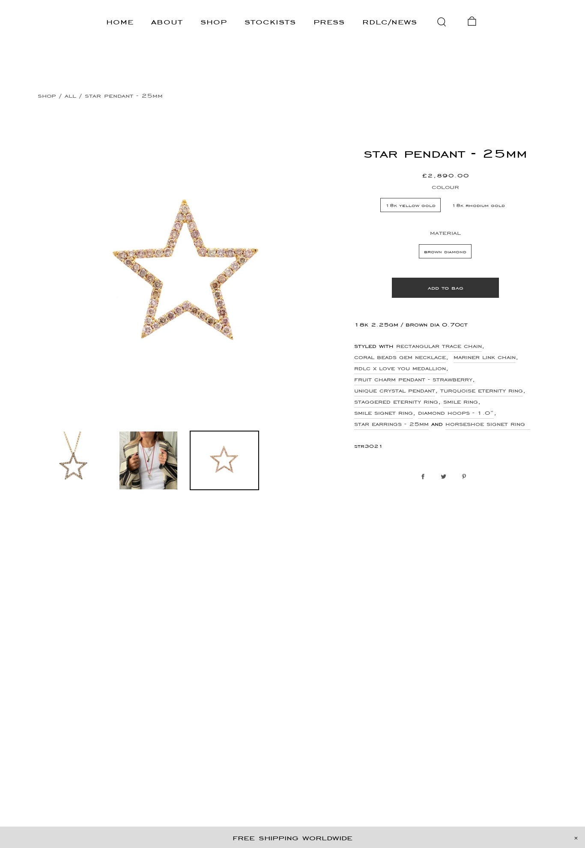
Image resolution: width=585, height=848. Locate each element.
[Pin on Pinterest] (466, 476)
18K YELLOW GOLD (410, 205)
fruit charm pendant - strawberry (413, 379)
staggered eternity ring (396, 401)
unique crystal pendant (394, 390)
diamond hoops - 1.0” (456, 413)
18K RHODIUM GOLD (478, 205)
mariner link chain (485, 357)
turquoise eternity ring (481, 390)
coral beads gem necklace (400, 357)
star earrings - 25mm (391, 424)
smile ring (460, 401)
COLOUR (445, 187)
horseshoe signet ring (487, 424)
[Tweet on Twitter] (445, 476)
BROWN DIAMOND (445, 251)
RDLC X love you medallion (400, 368)
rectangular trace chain (439, 346)
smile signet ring (383, 413)
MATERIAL (445, 232)
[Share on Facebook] (425, 476)
